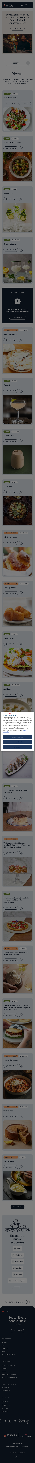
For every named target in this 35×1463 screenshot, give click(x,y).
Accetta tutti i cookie (17, 742)
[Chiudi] (31, 714)
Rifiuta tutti (17, 747)
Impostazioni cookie (17, 737)
